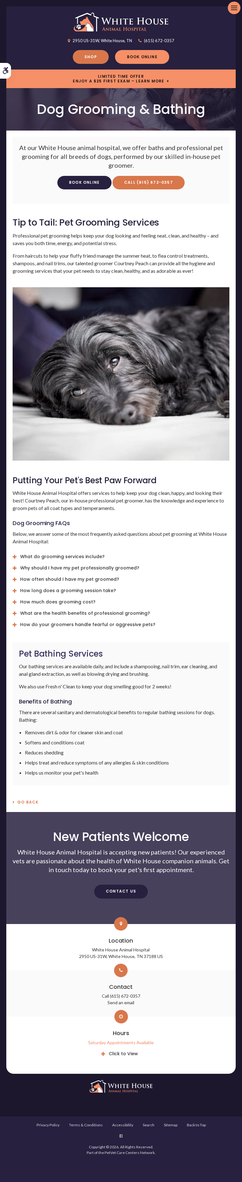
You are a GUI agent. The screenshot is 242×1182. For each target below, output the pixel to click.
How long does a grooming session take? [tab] (68, 590)
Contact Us (121, 891)
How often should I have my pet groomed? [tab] (69, 579)
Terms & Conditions (86, 1125)
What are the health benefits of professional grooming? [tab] (85, 613)
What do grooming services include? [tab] (62, 556)
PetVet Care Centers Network (130, 1152)
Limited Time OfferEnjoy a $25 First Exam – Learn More (118, 79)
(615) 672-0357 (159, 40)
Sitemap (170, 1125)
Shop (90, 56)
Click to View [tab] (123, 1053)
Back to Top (196, 1125)
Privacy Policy (48, 1125)
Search (148, 1125)
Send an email (120, 1002)
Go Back (27, 802)
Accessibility (122, 1125)
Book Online (142, 56)
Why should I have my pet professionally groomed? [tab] (79, 568)
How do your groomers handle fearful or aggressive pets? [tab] (87, 624)
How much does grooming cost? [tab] (57, 602)
